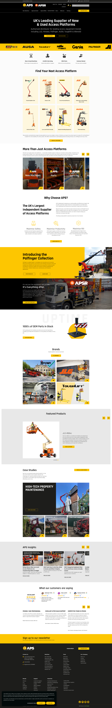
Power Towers (36, 553)
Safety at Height (28, 554)
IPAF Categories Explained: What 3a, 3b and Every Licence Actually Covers (73, 569)
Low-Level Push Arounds (47, 129)
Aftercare (80, 552)
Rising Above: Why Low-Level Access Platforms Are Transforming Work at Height (31, 569)
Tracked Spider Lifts (30, 100)
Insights (35, 552)
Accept (41, 703)
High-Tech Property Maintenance (39, 488)
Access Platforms (28, 552)
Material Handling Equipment (64, 129)
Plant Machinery (81, 129)
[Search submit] (87, 5)
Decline (50, 703)
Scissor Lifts (47, 100)
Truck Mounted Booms (64, 100)
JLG (38, 552)
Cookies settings (31, 703)
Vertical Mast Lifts (30, 129)
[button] (26, 10)
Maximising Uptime (28, 553)
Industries (49, 678)
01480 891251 (70, 648)
